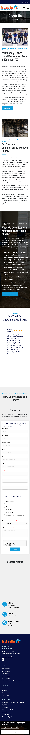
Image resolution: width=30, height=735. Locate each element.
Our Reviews (5, 695)
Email (3, 457)
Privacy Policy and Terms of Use (10, 728)
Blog (3, 692)
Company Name (6, 442)
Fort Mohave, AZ (6, 714)
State (3, 478)
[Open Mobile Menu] (28, 8)
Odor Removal (10, 512)
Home (12, 19)
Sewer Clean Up (10, 509)
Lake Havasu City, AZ (8, 709)
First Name (5, 428)
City (3, 471)
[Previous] (4, 355)
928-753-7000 (25, 2)
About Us (4, 690)
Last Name (5, 435)
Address (4, 464)
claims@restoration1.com (12, 653)
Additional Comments (7, 528)
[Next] (26, 355)
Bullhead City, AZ (6, 707)
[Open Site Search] (24, 8)
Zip (3, 485)
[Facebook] (3, 659)
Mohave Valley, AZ (7, 716)
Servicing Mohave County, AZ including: (13, 702)
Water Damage (10, 501)
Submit (15, 549)
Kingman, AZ (5, 704)
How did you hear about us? (9, 520)
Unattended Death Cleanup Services (15, 515)
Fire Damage (9, 506)
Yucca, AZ (4, 712)
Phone (4, 449)
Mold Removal (10, 504)
